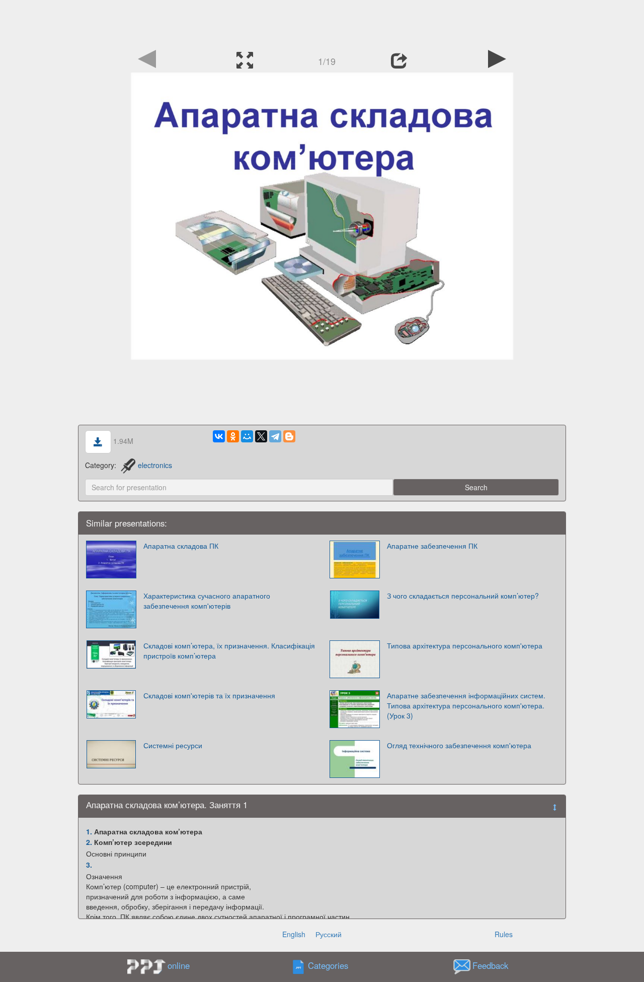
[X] (261, 436)
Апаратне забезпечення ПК (432, 546)
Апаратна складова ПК (180, 546)
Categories (328, 965)
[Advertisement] (322, 22)
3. (89, 865)
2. (89, 842)
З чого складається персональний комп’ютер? (463, 596)
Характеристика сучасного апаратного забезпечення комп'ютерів (206, 601)
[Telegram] (275, 436)
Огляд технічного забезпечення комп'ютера (459, 745)
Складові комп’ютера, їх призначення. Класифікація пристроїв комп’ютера (229, 650)
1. (89, 831)
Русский (328, 934)
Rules (504, 934)
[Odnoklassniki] (233, 436)
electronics (155, 465)
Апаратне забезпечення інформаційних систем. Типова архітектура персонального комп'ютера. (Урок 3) (466, 705)
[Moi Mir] (247, 436)
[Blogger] (289, 436)
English (293, 934)
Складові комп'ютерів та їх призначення (209, 695)
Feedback (490, 965)
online (179, 965)
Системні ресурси (172, 745)
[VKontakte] (219, 436)
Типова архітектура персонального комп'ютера (464, 645)
